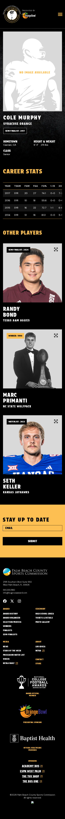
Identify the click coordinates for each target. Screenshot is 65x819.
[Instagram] (19, 601)
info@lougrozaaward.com (15, 593)
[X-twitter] (12, 601)
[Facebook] (5, 601)
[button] (60, 14)
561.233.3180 (9, 590)
